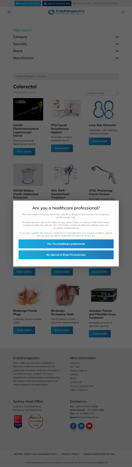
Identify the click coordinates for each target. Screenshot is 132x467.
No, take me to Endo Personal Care (66, 254)
